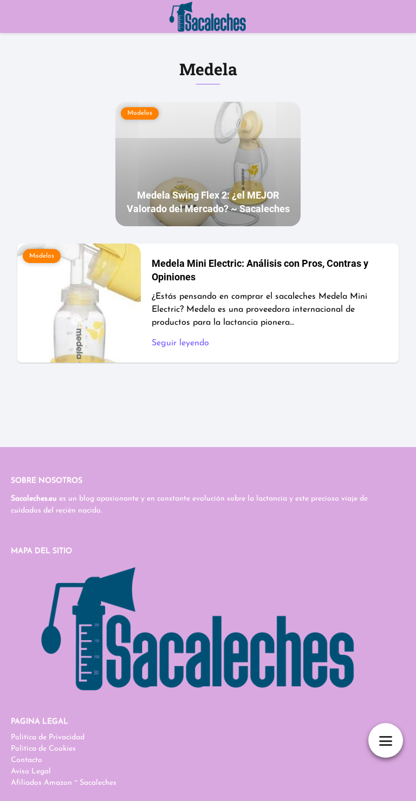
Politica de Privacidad (47, 737)
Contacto (26, 760)
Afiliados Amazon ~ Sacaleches (63, 783)
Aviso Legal (31, 771)
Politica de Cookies (43, 749)
